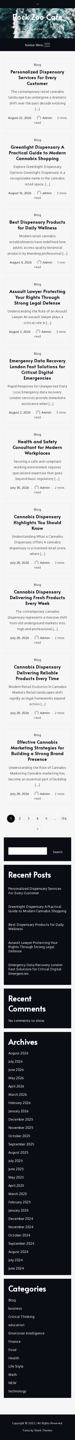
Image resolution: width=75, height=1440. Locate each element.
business (15, 1308)
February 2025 (19, 1202)
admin (47, 193)
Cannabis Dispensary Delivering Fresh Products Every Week (37, 597)
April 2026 (16, 1086)
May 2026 (16, 1078)
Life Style (15, 1366)
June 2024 (16, 1268)
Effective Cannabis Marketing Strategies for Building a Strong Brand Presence (37, 750)
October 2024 (19, 1235)
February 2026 (19, 1103)
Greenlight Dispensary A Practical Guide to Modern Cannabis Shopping (37, 152)
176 (64, 818)
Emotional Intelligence (26, 1333)
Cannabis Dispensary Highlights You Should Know (37, 522)
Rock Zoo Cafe (38, 17)
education (16, 1325)
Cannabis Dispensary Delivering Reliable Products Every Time (37, 672)
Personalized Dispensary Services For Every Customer (37, 77)
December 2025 (20, 1119)
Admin (47, 118)
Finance (14, 1341)
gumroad (37, 29)
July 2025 (15, 1161)
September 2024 (21, 1243)
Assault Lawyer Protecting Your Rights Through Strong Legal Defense (37, 297)
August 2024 (18, 1252)
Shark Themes (43, 1430)
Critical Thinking (21, 1317)
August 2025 (18, 1152)
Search (14, 844)
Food (12, 1350)
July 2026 (15, 1061)
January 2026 (18, 1111)
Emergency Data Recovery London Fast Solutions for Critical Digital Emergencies (37, 369)
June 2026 (16, 1070)
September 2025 (21, 1144)
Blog (37, 65)
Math (12, 1375)
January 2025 (18, 1210)
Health (13, 1358)
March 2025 (17, 1194)
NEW (12, 1383)
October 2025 (19, 1136)
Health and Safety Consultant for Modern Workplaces (37, 447)
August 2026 (18, 1053)
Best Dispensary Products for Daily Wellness (37, 224)
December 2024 (20, 1219)
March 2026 (17, 1094)
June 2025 (16, 1169)
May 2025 (16, 1177)
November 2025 (20, 1128)
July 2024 (15, 1260)
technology (17, 1391)
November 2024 (20, 1227)
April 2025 (16, 1185)
